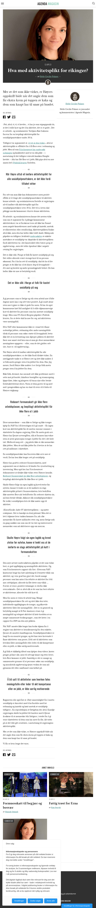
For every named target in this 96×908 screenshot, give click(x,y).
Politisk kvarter (20, 163)
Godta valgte (35, 901)
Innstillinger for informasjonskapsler (77, 906)
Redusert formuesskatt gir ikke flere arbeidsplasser (25, 476)
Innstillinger (19, 901)
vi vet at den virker (36, 143)
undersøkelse (36, 236)
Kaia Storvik (56, 807)
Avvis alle (51, 901)
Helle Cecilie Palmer (49, 76)
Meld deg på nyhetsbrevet (65, 894)
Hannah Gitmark (11, 812)
